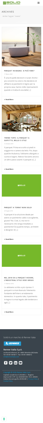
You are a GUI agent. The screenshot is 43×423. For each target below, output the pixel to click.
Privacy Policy (33, 379)
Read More (9, 99)
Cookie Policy (8, 381)
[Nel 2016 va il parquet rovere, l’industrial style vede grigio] (21, 259)
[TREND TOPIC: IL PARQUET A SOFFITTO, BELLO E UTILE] (21, 119)
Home (18, 22)
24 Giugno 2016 (8, 211)
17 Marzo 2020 (8, 74)
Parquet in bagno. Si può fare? (19, 71)
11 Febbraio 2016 (9, 283)
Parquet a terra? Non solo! (18, 207)
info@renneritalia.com (11, 357)
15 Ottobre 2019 (8, 144)
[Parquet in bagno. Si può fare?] (21, 46)
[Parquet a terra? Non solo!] (21, 188)
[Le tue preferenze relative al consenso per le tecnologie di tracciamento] (4, 419)
